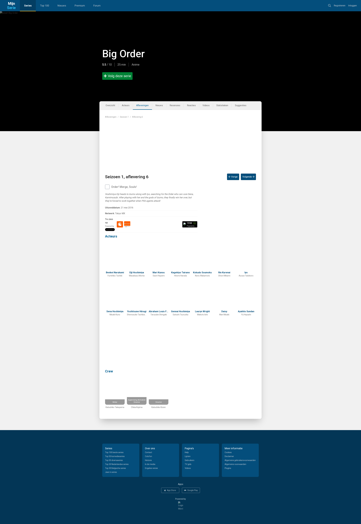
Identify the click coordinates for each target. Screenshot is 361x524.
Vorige (234, 176)
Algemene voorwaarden (235, 464)
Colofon (148, 456)
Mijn (11, 5)
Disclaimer (229, 456)
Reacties (191, 105)
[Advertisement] (180, 143)
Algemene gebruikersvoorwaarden (240, 460)
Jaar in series (111, 472)
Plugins (228, 468)
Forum (97, 5)
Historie (148, 460)
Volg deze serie (119, 76)
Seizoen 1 (124, 117)
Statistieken (222, 105)
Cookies (228, 452)
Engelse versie (151, 468)
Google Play (192, 490)
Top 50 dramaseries (114, 460)
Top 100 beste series (114, 452)
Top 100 (44, 5)
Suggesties (240, 105)
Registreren (339, 5)
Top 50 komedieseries (115, 456)
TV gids (188, 464)
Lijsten (188, 456)
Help (187, 452)
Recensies (175, 105)
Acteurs (125, 105)
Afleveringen (142, 105)
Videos (206, 105)
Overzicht (110, 105)
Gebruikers (189, 460)
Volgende (247, 176)
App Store (171, 490)
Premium (80, 5)
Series (28, 5)
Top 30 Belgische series (115, 468)
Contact (148, 452)
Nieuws (62, 5)
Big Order (123, 54)
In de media (150, 464)
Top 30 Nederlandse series (117, 464)
